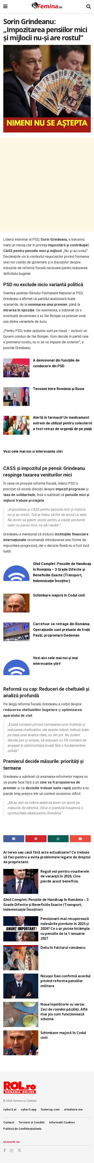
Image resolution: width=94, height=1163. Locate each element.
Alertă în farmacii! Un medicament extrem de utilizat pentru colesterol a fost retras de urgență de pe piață (62, 423)
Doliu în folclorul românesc (62, 947)
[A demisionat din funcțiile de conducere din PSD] (16, 375)
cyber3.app (29, 1109)
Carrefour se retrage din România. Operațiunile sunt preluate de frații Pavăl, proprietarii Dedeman (61, 629)
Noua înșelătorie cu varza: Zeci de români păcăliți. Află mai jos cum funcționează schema (64, 1011)
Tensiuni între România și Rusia (58, 389)
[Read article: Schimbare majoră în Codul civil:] (20, 1042)
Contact (32, 1100)
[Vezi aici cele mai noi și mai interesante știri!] (16, 672)
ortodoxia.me (73, 1109)
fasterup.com (50, 1109)
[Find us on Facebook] (4, 1150)
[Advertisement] (47, 185)
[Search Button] (88, 6)
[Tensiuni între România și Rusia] (16, 403)
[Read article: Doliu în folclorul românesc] (20, 957)
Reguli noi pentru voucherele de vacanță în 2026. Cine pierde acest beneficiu (64, 876)
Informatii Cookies (62, 1122)
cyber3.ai (9, 1109)
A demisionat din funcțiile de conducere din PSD (56, 363)
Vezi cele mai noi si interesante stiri (33, 451)
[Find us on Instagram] (11, 1150)
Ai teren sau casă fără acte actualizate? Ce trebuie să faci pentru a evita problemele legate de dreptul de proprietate (47, 857)
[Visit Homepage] (47, 6)
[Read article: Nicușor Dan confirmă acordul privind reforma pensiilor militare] (20, 986)
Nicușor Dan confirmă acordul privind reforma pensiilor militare (65, 981)
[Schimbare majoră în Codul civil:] (16, 610)
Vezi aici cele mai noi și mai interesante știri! (55, 661)
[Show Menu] (5, 6)
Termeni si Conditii (32, 1122)
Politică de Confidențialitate (22, 1128)
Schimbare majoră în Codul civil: (59, 595)
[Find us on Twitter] (19, 1150)
